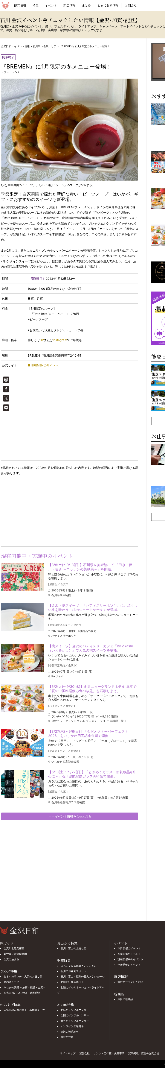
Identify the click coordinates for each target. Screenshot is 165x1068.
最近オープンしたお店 (130, 981)
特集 (35, 5)
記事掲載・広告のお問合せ (143, 1053)
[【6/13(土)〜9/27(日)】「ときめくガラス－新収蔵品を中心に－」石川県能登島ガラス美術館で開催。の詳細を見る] (22, 784)
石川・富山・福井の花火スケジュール (82, 976)
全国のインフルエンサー (75, 1015)
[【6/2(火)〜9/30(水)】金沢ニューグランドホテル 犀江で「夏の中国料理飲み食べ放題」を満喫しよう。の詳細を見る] (22, 698)
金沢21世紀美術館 (14, 948)
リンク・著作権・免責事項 (108, 1053)
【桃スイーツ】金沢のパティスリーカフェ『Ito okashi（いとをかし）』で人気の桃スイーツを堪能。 (90, 648)
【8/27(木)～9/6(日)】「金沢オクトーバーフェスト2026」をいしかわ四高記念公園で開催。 (88, 733)
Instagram (60, 340)
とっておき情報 (107, 5)
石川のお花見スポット (73, 971)
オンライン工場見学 (72, 1026)
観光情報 (20, 5)
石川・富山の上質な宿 (73, 948)
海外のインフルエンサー (75, 1020)
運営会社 (84, 1053)
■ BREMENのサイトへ (43, 365)
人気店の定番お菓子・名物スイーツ (24, 1010)
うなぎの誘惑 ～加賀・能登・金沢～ (25, 987)
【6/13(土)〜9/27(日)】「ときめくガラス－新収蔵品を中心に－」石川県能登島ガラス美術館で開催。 (92, 774)
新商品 (119, 994)
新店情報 (69, 5)
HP (42, 340)
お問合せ (131, 5)
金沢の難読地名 (70, 1031)
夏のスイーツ (11, 981)
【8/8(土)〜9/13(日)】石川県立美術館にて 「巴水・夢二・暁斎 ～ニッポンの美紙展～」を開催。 (90, 567)
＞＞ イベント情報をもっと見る (69, 816)
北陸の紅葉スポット (72, 981)
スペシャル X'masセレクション (78, 965)
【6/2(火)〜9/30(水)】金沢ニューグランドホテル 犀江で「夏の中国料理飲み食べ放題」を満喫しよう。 (92, 688)
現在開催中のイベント (130, 959)
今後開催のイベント (129, 964)
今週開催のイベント (129, 954)
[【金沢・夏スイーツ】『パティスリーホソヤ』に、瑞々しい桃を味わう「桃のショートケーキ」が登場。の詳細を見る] (22, 617)
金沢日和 (6, 46)
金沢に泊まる (11, 959)
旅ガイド (7, 943)
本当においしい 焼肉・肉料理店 (22, 992)
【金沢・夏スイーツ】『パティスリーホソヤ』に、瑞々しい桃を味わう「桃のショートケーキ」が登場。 (93, 607)
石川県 (36, 46)
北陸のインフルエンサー (75, 1010)
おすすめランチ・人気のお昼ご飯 (23, 976)
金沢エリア (49, 46)
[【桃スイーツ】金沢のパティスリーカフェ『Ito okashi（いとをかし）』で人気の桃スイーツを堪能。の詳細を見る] (22, 658)
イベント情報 (22, 46)
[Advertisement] (35, 513)
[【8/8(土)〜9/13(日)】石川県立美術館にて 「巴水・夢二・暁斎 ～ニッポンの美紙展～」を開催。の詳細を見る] (22, 577)
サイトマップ (67, 1053)
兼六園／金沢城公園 (15, 954)
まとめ (86, 5)
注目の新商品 (125, 999)
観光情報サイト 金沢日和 (5, 5)
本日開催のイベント (129, 948)
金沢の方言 (67, 1037)
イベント (51, 5)
